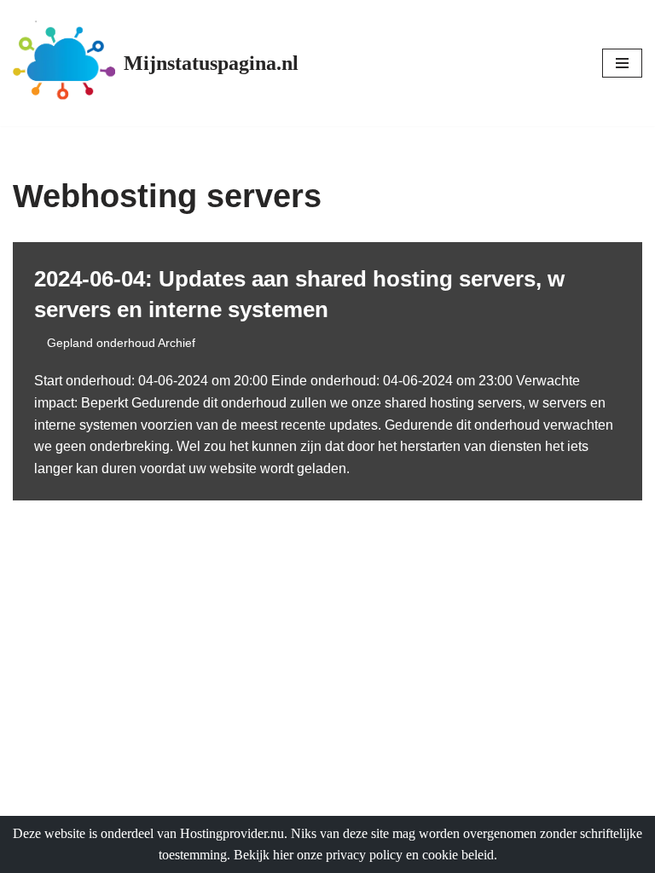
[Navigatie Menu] (622, 63)
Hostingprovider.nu (232, 833)
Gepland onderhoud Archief (121, 343)
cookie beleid (458, 854)
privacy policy (364, 854)
